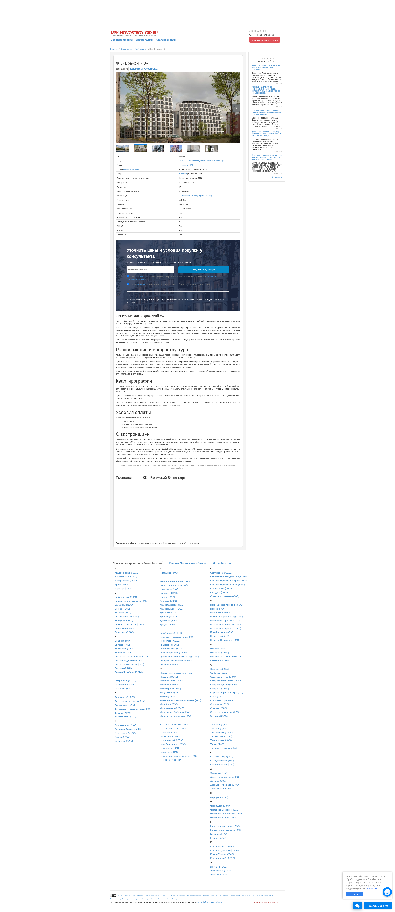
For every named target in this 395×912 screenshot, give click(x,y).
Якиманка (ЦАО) (218, 866)
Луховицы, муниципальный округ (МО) (179, 656)
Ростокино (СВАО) (219, 652)
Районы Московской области (187, 563)
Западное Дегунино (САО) (128, 729)
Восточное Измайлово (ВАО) (129, 664)
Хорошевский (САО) (220, 788)
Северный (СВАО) (219, 688)
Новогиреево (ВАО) (170, 747)
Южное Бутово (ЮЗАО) (222, 846)
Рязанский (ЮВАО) (220, 660)
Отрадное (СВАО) (219, 592)
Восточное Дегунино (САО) (128, 660)
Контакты (120, 896)
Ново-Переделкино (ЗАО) (173, 744)
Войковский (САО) (124, 648)
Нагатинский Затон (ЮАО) (173, 728)
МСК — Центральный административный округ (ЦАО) (202, 160)
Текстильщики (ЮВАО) (221, 732)
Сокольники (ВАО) (219, 704)
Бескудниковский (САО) (127, 616)
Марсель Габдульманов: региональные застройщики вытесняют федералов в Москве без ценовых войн (266, 89)
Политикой (371, 888)
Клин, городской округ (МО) (174, 585)
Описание (122, 69)
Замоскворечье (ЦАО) (126, 725)
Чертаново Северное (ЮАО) (224, 809)
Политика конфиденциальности (240, 896)
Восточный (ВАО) (124, 668)
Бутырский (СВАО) (124, 632)
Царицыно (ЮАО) (219, 797)
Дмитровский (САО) (125, 704)
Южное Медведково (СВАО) (224, 850)
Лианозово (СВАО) (169, 644)
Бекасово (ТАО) (123, 612)
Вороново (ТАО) (123, 652)
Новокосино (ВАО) (169, 751)
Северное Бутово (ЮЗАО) (223, 676)
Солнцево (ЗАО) (218, 708)
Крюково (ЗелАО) (168, 616)
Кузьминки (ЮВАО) (169, 620)
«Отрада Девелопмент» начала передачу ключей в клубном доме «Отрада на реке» (266, 112)
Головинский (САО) (125, 684)
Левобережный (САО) (171, 632)
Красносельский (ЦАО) (171, 608)
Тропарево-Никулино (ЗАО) (224, 747)
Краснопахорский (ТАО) (172, 604)
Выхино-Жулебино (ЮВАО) (129, 672)
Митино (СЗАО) (168, 696)
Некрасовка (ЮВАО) (170, 736)
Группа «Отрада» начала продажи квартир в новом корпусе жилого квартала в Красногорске (267, 157)
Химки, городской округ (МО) (225, 776)
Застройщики (144, 39)
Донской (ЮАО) (123, 712)
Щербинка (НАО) (218, 833)
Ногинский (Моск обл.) (171, 759)
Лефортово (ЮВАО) (170, 640)
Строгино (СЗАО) (219, 715)
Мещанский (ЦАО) (169, 692)
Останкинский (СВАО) (221, 588)
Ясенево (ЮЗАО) (219, 874)
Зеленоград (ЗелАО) (125, 732)
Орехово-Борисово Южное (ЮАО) (227, 584)
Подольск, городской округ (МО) (226, 616)
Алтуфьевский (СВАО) (126, 580)
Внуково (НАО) (122, 644)
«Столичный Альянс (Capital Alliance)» (196, 195)
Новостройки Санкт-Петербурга (168, 899)
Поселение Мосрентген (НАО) (225, 628)
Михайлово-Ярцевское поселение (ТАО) (180, 700)
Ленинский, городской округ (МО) (177, 636)
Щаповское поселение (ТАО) (225, 826)
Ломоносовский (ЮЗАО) (172, 648)
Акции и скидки (166, 39)
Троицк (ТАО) (217, 744)
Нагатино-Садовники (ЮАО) (174, 724)
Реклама (128, 896)
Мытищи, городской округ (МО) (175, 715)
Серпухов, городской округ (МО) (226, 692)
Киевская (183, 173)
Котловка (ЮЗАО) (169, 600)
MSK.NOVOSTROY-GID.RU (266, 902)
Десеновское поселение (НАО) (130, 700)
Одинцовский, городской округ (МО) (228, 576)
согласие (141, 276)
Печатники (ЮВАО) (220, 612)
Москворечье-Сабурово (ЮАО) (175, 711)
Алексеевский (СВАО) (126, 576)
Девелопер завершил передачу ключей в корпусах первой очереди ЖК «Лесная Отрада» (267, 133)
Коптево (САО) (167, 596)
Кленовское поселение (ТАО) (175, 581)
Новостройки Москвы (149, 899)
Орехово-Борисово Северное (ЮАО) (229, 580)
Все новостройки (122, 39)
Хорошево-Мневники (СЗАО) (224, 784)
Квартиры (136, 68)
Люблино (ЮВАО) (169, 664)
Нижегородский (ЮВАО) (172, 740)
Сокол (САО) (216, 696)
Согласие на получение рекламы (263, 896)
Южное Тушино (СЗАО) (222, 854)
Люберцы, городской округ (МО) (176, 660)
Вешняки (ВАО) (123, 640)
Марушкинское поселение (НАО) (176, 672)
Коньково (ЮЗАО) (169, 592)
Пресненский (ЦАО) (220, 635)
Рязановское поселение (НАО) (225, 656)
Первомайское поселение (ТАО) (226, 604)
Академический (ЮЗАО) (127, 572)
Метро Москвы (222, 563)
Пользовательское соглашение (155, 896)
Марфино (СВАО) (169, 676)
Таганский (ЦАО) (218, 724)
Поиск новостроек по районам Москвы (138, 563)
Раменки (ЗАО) (218, 648)
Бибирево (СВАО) (124, 620)
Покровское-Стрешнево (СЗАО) (226, 620)
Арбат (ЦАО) (121, 584)
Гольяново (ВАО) (123, 688)
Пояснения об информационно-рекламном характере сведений (207, 896)
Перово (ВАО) (217, 608)
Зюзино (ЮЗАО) (123, 736)
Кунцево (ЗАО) (167, 624)
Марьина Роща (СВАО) (171, 680)
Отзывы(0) (151, 68)
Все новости (277, 177)
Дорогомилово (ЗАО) (125, 716)
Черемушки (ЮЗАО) (220, 805)
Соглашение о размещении (176, 896)
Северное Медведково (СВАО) (225, 680)
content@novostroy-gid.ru (209, 901)
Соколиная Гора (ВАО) (221, 700)
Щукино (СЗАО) (218, 837)
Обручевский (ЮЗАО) (221, 572)
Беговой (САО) (122, 608)
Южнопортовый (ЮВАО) (222, 858)
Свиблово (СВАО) (219, 672)
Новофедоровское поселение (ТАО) (178, 755)
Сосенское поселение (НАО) (224, 711)
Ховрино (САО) (218, 780)
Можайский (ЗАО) (169, 704)
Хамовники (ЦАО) (186, 165)
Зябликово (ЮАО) (124, 740)
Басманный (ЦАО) (124, 604)
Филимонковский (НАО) (222, 764)
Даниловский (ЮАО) (125, 696)
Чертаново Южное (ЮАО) (223, 817)
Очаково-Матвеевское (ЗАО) (224, 596)
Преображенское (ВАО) (222, 632)
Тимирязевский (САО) (221, 740)
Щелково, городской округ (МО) (226, 829)
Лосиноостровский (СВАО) (173, 652)
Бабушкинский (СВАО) (126, 596)
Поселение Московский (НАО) (225, 624)
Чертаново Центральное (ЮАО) (226, 813)
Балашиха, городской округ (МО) (131, 600)
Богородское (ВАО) (124, 628)
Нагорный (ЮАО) (168, 732)
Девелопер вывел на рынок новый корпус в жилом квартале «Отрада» (267, 67)
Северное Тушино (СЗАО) (223, 684)
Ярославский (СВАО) (221, 870)
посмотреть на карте (131, 169)
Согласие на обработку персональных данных (125, 899)
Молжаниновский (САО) (172, 708)
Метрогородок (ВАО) (170, 688)
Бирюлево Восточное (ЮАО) (129, 624)
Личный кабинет (138, 896)
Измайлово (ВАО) (169, 572)
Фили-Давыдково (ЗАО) (222, 760)
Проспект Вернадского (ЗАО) (225, 640)
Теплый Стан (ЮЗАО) (221, 736)
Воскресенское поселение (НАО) (131, 656)
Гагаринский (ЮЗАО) (125, 680)
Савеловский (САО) (220, 668)
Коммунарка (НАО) (169, 589)
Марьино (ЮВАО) (169, 684)
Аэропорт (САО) (123, 588)
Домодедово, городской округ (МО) (133, 708)
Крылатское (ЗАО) (169, 612)
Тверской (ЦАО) (218, 728)
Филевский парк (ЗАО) (221, 756)
